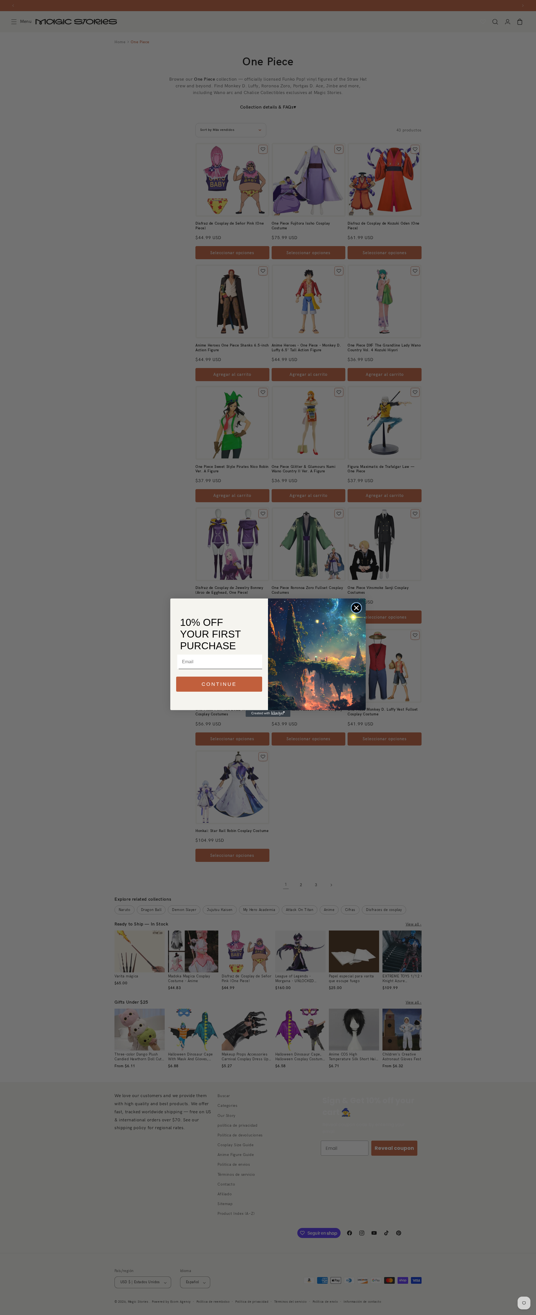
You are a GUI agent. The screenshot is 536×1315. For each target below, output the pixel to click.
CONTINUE (219, 684)
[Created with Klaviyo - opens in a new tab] (268, 713)
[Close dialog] (356, 608)
